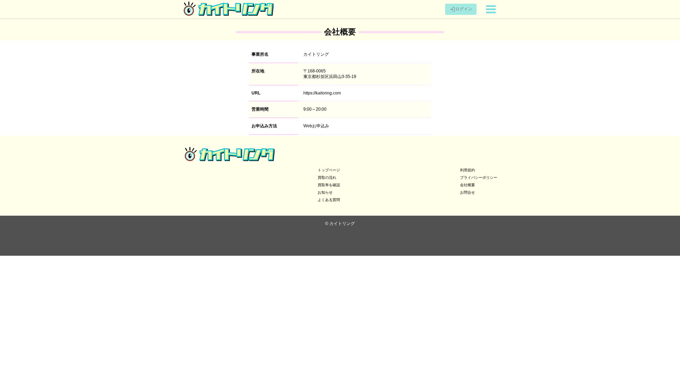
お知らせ (325, 192)
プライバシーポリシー (478, 177)
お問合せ (467, 192)
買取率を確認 (329, 185)
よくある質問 (329, 200)
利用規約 (467, 170)
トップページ (329, 170)
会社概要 (467, 185)
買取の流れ (327, 177)
